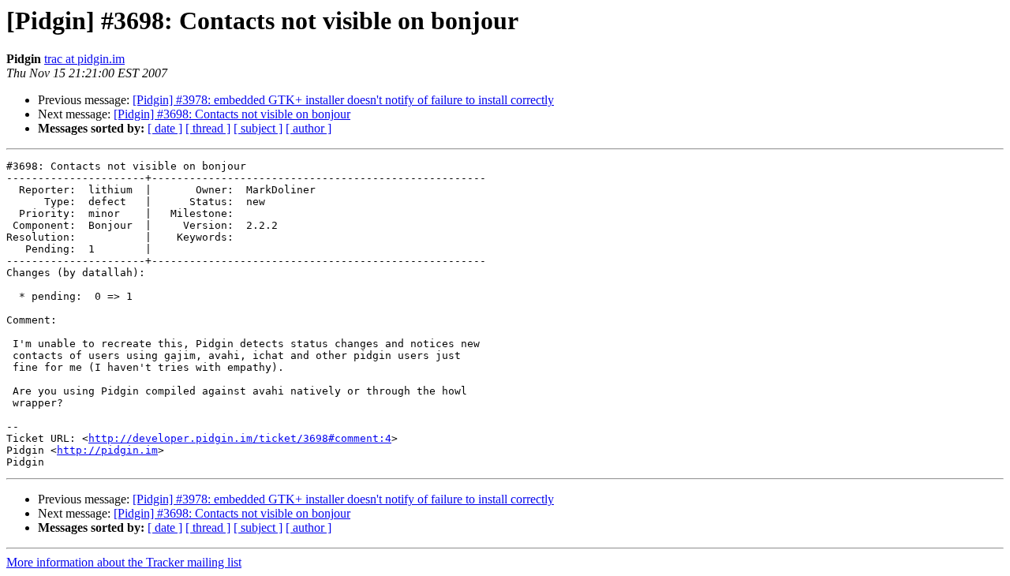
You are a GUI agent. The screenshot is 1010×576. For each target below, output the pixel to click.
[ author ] (308, 128)
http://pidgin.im (107, 450)
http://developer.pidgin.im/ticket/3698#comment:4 (239, 438)
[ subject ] (258, 128)
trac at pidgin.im (84, 58)
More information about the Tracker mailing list (123, 562)
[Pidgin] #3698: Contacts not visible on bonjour (232, 114)
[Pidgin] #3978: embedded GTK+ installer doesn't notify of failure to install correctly (343, 100)
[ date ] (165, 128)
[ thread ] (207, 128)
